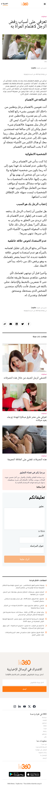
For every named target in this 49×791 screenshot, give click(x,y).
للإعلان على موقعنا (41, 750)
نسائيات (44, 16)
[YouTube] (24, 706)
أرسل (24, 689)
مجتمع (44, 723)
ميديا (45, 728)
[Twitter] (29, 706)
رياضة (45, 731)
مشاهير (44, 734)
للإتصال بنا (43, 755)
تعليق (41, 506)
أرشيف (45, 758)
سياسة (44, 717)
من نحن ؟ (44, 744)
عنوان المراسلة (37, 546)
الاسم (41, 535)
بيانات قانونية (43, 752)
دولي (45, 737)
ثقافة (45, 726)
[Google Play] (17, 774)
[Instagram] (14, 706)
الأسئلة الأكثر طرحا (41, 747)
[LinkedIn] (19, 706)
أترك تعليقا (24, 559)
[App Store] (33, 774)
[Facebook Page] (34, 706)
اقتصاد (45, 720)
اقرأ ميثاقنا (41, 487)
